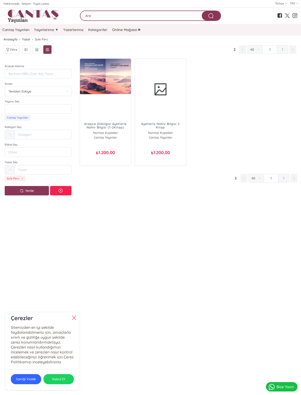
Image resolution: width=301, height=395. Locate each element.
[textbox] (38, 109)
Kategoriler (97, 29)
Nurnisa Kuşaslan (105, 133)
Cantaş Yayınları (15, 29)
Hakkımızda (11, 3)
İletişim (26, 3)
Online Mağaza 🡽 (126, 29)
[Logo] (33, 16)
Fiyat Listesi (41, 3)
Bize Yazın (285, 386)
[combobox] (38, 109)
